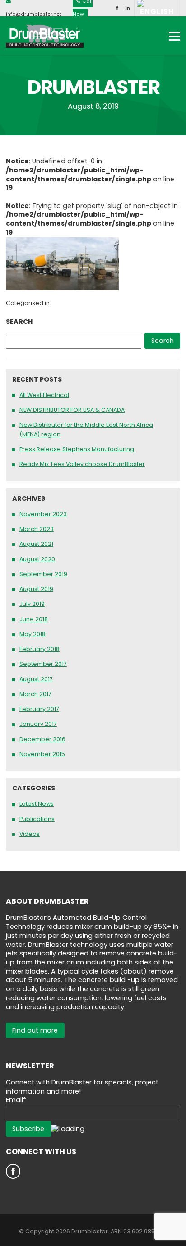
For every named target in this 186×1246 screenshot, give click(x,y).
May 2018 (32, 634)
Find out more (35, 1030)
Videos (29, 834)
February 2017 (39, 709)
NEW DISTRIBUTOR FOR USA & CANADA (72, 410)
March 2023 (36, 529)
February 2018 (39, 649)
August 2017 (36, 679)
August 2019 (36, 589)
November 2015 (42, 754)
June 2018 (33, 619)
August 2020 (37, 559)
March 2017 (35, 694)
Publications (37, 819)
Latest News (36, 804)
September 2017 (43, 664)
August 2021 (36, 544)
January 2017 (38, 724)
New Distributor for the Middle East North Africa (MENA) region (86, 429)
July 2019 (32, 604)
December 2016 (42, 739)
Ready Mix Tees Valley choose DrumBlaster (82, 464)
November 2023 (43, 514)
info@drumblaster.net (33, 14)
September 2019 (43, 574)
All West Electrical (44, 395)
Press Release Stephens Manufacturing (76, 449)
